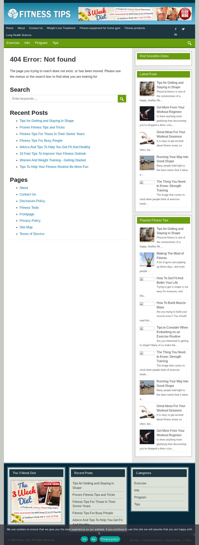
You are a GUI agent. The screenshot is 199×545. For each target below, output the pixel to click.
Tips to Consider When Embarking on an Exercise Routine (172, 332)
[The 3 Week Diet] (36, 501)
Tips (55, 43)
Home (9, 28)
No (94, 539)
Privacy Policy (30, 220)
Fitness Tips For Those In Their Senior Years (52, 134)
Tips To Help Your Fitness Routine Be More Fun (54, 167)
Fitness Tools (29, 207)
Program (41, 43)
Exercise (13, 43)
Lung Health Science (18, 35)
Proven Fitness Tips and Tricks (42, 127)
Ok (84, 539)
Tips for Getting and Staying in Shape (47, 121)
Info (27, 43)
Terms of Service (32, 234)
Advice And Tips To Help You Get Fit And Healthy (55, 147)
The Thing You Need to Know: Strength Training (171, 186)
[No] (194, 535)
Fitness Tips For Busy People (41, 140)
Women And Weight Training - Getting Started (53, 160)
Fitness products (135, 28)
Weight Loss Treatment (61, 28)
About (21, 28)
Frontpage (27, 214)
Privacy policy (109, 539)
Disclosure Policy (32, 201)
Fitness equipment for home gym (100, 28)
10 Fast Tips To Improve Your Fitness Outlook (53, 153)
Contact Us (36, 28)
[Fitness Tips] (39, 7)
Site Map (26, 227)
